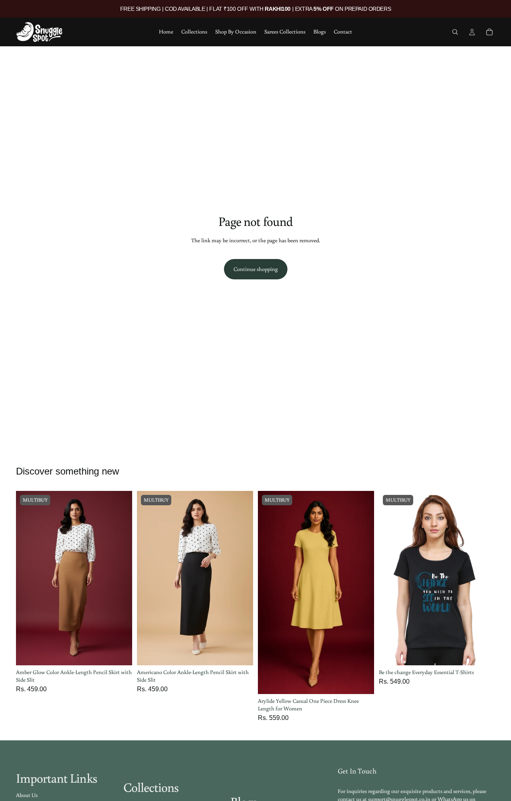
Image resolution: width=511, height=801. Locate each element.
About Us (27, 795)
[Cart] (489, 32)
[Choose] (120, 653)
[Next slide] (120, 578)
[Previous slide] (28, 578)
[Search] (455, 32)
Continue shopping (256, 269)
